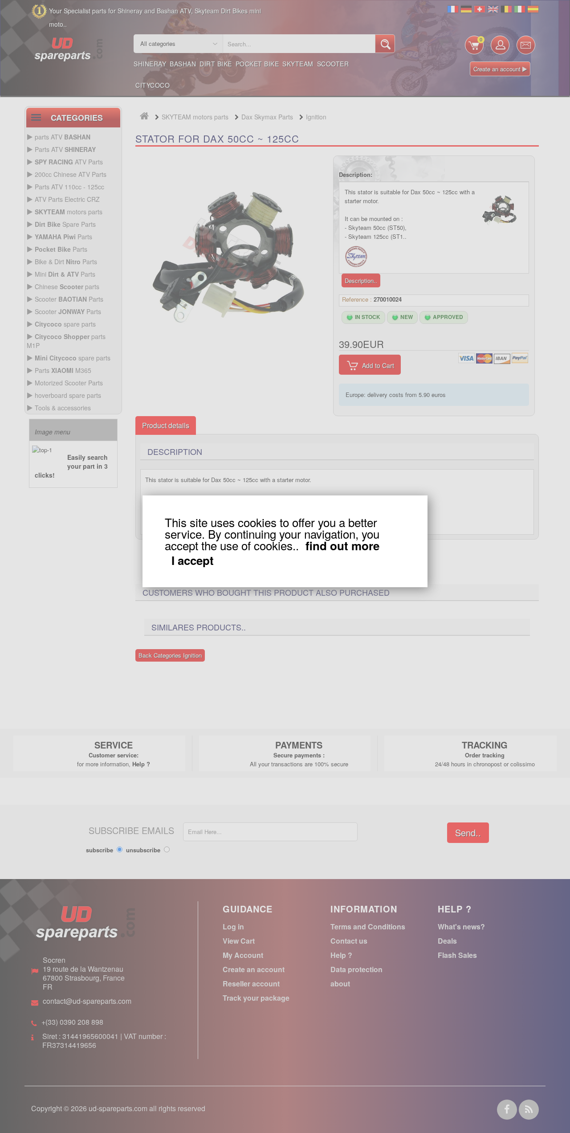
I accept (192, 560)
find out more (342, 545)
